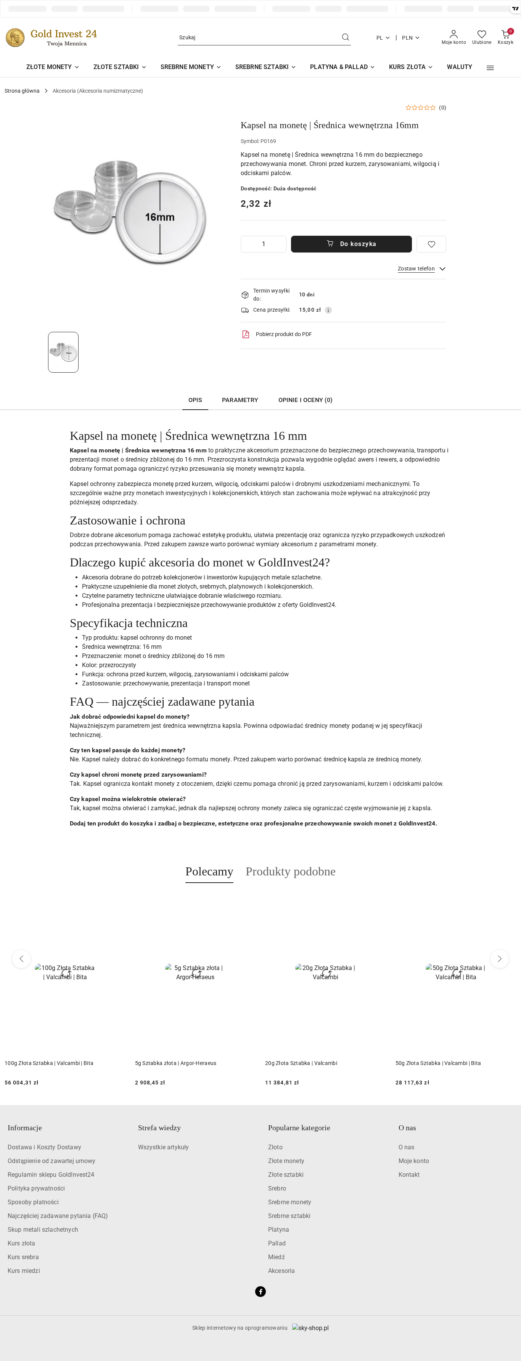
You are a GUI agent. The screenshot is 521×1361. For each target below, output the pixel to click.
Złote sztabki (286, 1174)
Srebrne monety (289, 1202)
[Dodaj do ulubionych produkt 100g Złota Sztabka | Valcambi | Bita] (507, 901)
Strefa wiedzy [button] (159, 1127)
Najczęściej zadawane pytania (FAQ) (58, 1215)
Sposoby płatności (33, 1202)
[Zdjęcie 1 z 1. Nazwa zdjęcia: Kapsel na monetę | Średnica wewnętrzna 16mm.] (63, 352)
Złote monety (286, 1161)
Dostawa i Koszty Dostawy (44, 1147)
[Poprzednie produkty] (21, 959)
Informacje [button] (25, 1127)
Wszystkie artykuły (163, 1147)
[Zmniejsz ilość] (246, 244)
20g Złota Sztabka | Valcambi (171, 1063)
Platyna (278, 1229)
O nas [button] (407, 1127)
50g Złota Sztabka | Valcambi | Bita (308, 1063)
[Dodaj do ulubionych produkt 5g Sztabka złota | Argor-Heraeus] (117, 901)
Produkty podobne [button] (291, 871)
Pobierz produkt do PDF (284, 334)
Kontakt (409, 1174)
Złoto (275, 1147)
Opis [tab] (195, 400)
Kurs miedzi (24, 1270)
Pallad (277, 1243)
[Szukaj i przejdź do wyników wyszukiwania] (345, 37)
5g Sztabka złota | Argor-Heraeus (45, 1063)
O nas (407, 1147)
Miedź (276, 1257)
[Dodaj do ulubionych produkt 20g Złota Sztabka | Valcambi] (247, 901)
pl (379, 38)
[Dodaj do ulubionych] (431, 244)
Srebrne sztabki (289, 1215)
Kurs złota (21, 1243)
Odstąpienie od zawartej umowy (52, 1161)
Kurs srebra (23, 1257)
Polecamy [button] (209, 871)
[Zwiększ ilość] (280, 244)
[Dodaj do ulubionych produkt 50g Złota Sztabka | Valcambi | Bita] (377, 901)
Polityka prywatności (36, 1188)
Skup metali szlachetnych (43, 1229)
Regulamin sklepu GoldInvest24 (51, 1174)
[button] (490, 68)
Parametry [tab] (240, 400)
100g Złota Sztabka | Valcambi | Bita (440, 1063)
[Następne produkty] (500, 959)
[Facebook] (260, 1291)
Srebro (277, 1188)
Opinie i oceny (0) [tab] (305, 400)
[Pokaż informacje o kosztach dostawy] (328, 310)
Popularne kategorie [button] (299, 1127)
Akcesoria (281, 1270)
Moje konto (414, 1161)
